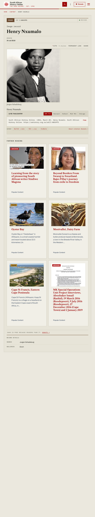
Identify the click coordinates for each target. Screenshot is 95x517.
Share (86, 46)
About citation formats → (78, 129)
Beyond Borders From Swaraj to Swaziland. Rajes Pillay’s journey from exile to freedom (66, 177)
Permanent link (74, 46)
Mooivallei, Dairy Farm (66, 229)
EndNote (44, 129)
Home (5, 12)
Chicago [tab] (82, 114)
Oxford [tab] (65, 114)
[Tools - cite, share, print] (70, 4)
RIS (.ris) (33, 129)
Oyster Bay (17, 229)
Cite (59, 46)
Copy (84, 120)
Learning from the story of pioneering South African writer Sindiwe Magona (25, 177)
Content (13, 12)
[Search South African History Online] (64, 4)
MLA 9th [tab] (73, 114)
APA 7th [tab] (48, 114)
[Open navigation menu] (88, 4)
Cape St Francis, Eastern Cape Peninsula (25, 291)
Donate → (46, 332)
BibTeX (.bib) (19, 129)
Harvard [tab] (57, 114)
